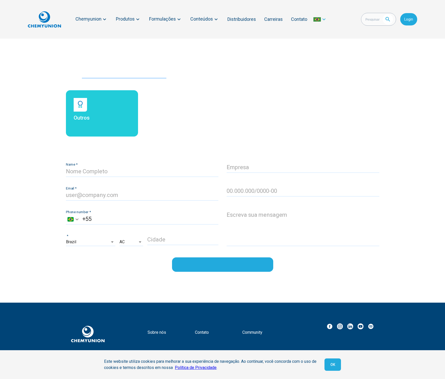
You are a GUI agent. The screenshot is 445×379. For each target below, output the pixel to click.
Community (252, 332)
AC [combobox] (122, 241)
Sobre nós (157, 332)
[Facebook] (330, 326)
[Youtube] (360, 326)
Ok (332, 365)
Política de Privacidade (196, 367)
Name (72, 164)
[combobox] (73, 219)
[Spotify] (371, 326)
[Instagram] (340, 326)
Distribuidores (241, 19)
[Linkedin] (350, 326)
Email (71, 188)
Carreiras (273, 19)
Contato (299, 19)
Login (408, 19)
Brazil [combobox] (71, 241)
